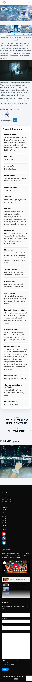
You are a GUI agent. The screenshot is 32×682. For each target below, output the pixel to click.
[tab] (16, 579)
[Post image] (16, 461)
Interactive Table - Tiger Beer (18, 598)
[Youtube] (4, 534)
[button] (29, 2)
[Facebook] (4, 538)
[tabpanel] (16, 566)
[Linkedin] (4, 542)
